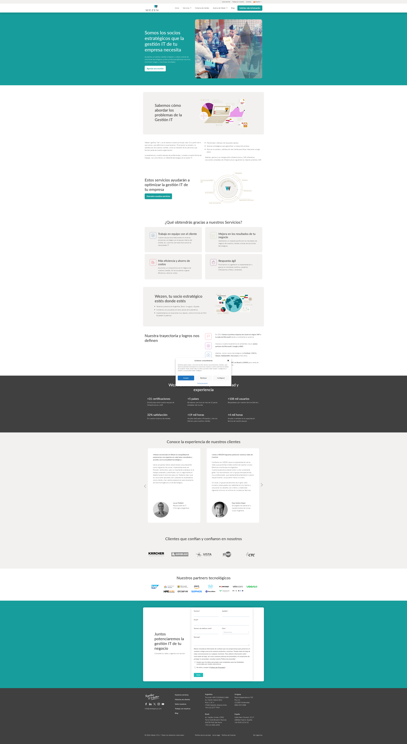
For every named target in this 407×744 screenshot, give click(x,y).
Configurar (221, 378)
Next (264, 484)
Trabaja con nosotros (238, 2)
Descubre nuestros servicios (158, 196)
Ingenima (259, 735)
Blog (232, 8)
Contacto (248, 2)
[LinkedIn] (150, 704)
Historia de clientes (202, 8)
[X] (154, 704)
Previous (143, 484)
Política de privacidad (203, 735)
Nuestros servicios (182, 695)
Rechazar (203, 378)
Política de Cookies (229, 735)
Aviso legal (216, 735)
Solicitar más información (249, 8)
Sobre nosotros (180, 704)
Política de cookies (202, 383)
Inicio (177, 8)
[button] (228, 360)
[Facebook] (146, 704)
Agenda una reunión (155, 68)
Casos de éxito (226, 2)
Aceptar (186, 378)
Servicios (186, 8)
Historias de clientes (182, 699)
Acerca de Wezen (219, 8)
